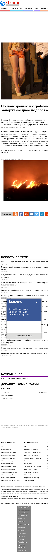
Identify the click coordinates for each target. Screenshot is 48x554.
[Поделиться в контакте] (31, 214)
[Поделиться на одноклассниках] (15, 214)
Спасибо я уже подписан (24, 335)
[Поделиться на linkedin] (42, 214)
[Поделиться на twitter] (36, 214)
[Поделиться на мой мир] (26, 214)
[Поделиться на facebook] (21, 214)
